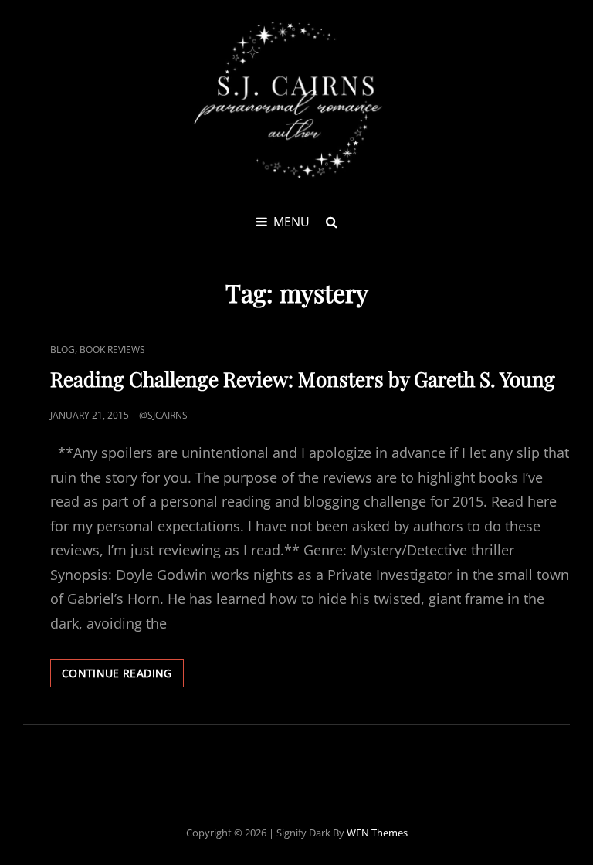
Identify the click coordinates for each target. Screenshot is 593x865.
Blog (62, 349)
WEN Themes (377, 833)
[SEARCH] (331, 221)
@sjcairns (163, 415)
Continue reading (123, 676)
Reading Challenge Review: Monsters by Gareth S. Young (302, 378)
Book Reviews (112, 349)
